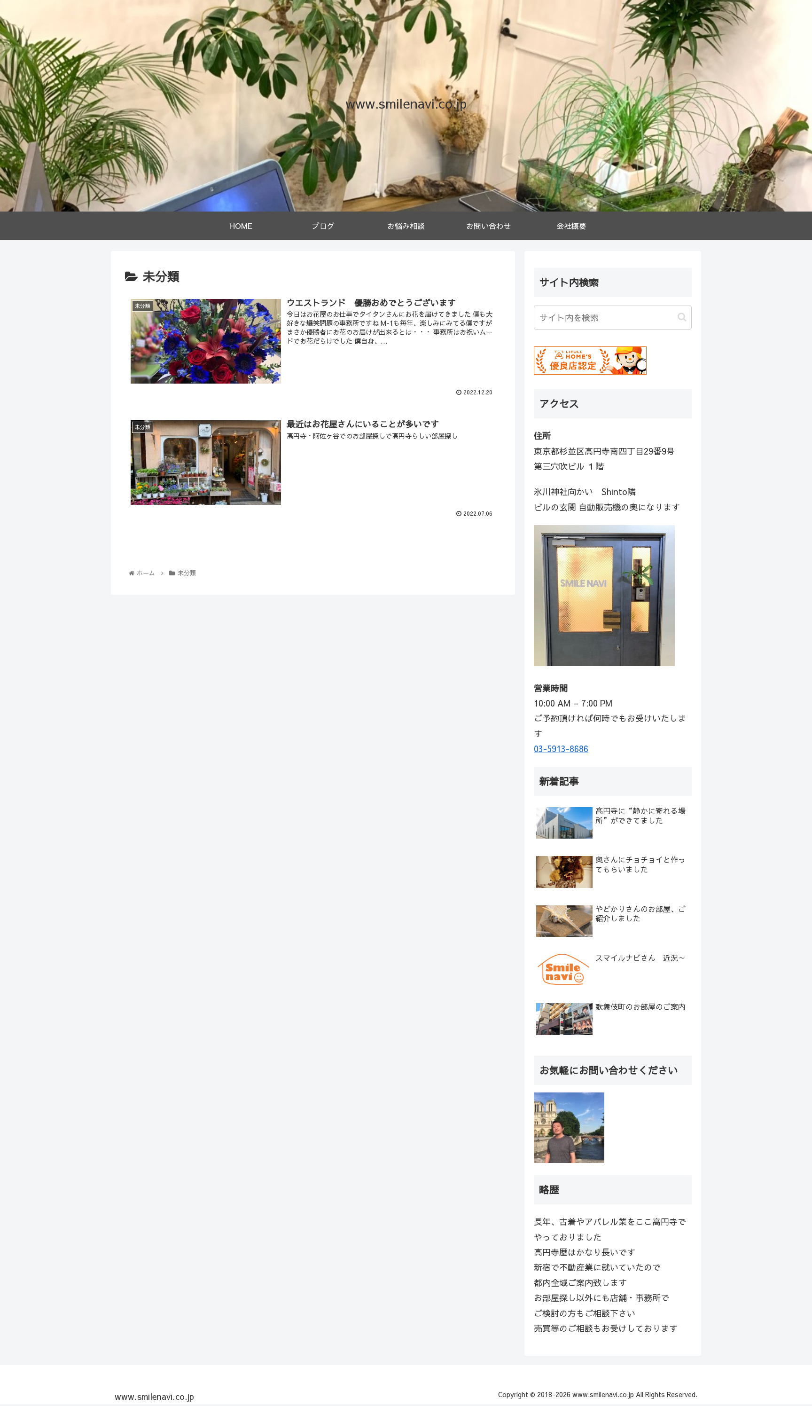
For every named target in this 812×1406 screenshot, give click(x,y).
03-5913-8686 (561, 748)
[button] (682, 317)
